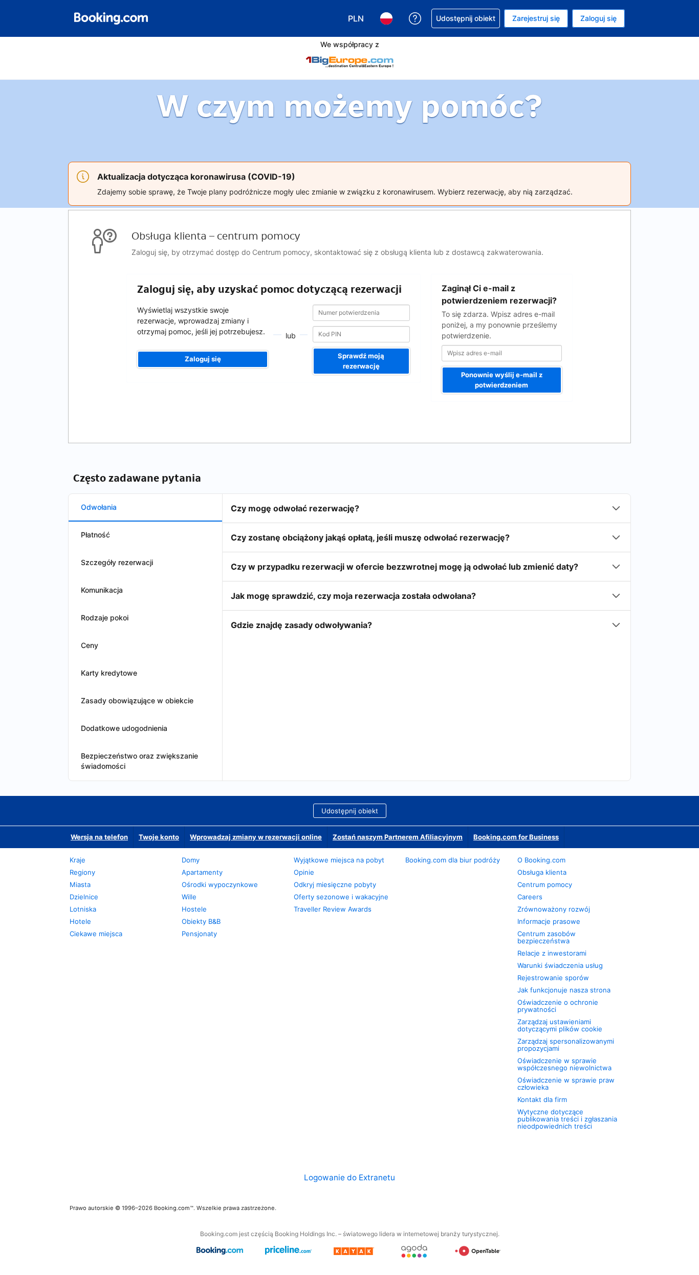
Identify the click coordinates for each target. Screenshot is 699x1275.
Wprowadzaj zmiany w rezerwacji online (256, 837)
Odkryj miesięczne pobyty (335, 884)
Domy (191, 860)
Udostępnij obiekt (349, 811)
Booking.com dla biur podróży (452, 860)
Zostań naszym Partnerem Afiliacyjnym (398, 837)
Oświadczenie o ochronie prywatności (557, 1005)
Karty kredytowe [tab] (109, 672)
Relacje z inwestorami (551, 953)
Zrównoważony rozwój (553, 909)
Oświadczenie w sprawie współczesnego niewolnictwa (564, 1064)
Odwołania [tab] (99, 507)
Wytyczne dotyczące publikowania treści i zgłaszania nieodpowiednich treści (567, 1119)
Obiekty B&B (201, 921)
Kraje (77, 860)
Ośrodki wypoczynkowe (220, 884)
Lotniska (83, 909)
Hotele (80, 921)
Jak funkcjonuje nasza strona (563, 990)
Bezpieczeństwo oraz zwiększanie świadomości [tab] (139, 760)
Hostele (194, 909)
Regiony (82, 872)
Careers (529, 897)
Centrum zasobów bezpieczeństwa (546, 937)
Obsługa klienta (541, 872)
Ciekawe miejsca (96, 934)
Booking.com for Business (516, 837)
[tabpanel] (426, 566)
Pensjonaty (199, 934)
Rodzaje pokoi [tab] (104, 617)
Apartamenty (202, 872)
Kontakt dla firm (542, 1099)
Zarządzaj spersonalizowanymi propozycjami (565, 1044)
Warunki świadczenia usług (560, 965)
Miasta (80, 884)
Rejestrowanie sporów (553, 978)
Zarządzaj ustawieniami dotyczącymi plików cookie (559, 1025)
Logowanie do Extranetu (349, 1177)
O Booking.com (541, 860)
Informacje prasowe (548, 921)
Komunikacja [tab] (102, 590)
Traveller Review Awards (333, 909)
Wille (189, 897)
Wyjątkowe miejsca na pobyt (339, 860)
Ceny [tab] (89, 645)
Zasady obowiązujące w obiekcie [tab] (137, 700)
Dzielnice (84, 897)
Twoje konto (159, 837)
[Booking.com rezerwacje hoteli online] (111, 18)
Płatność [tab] (95, 534)
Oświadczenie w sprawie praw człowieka (566, 1083)
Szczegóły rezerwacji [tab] (117, 562)
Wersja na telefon (99, 837)
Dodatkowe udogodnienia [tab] (124, 728)
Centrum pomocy (544, 884)
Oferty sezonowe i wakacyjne (341, 897)
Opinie (304, 872)
